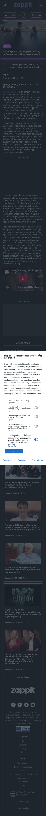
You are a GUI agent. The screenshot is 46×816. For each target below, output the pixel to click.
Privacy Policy (37, 460)
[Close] (41, 356)
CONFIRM (14, 451)
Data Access (23, 460)
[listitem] (23, 401)
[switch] (36, 407)
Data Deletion (8, 460)
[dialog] (23, 408)
